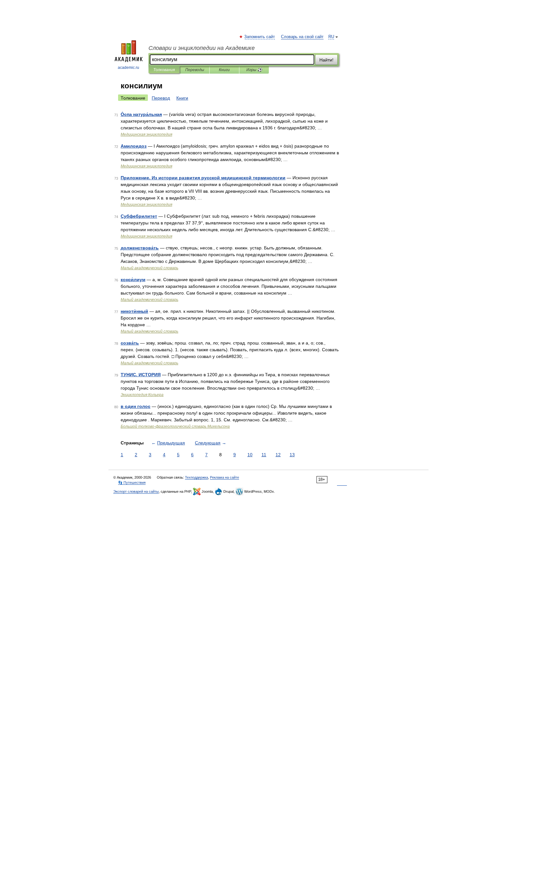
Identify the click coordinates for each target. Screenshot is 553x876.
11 (263, 454)
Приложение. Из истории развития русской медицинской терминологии (203, 177)
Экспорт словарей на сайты (136, 491)
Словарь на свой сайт (302, 37)
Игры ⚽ (254, 70)
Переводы (194, 70)
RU (331, 37)
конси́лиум (133, 279)
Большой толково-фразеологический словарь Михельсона (175, 426)
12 (278, 454)
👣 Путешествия (132, 482)
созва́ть (130, 342)
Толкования (164, 70)
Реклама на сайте (224, 477)
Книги (224, 70)
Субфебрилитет (139, 216)
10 (249, 454)
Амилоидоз (134, 146)
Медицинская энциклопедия (146, 134)
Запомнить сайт (260, 37)
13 (292, 454)
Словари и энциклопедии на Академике (201, 48)
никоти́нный (134, 311)
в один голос (135, 406)
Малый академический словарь (149, 268)
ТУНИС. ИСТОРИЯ (141, 374)
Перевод (161, 98)
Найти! (326, 59)
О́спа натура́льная (141, 114)
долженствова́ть (140, 247)
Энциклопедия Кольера (142, 395)
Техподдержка (196, 477)
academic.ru (128, 67)
